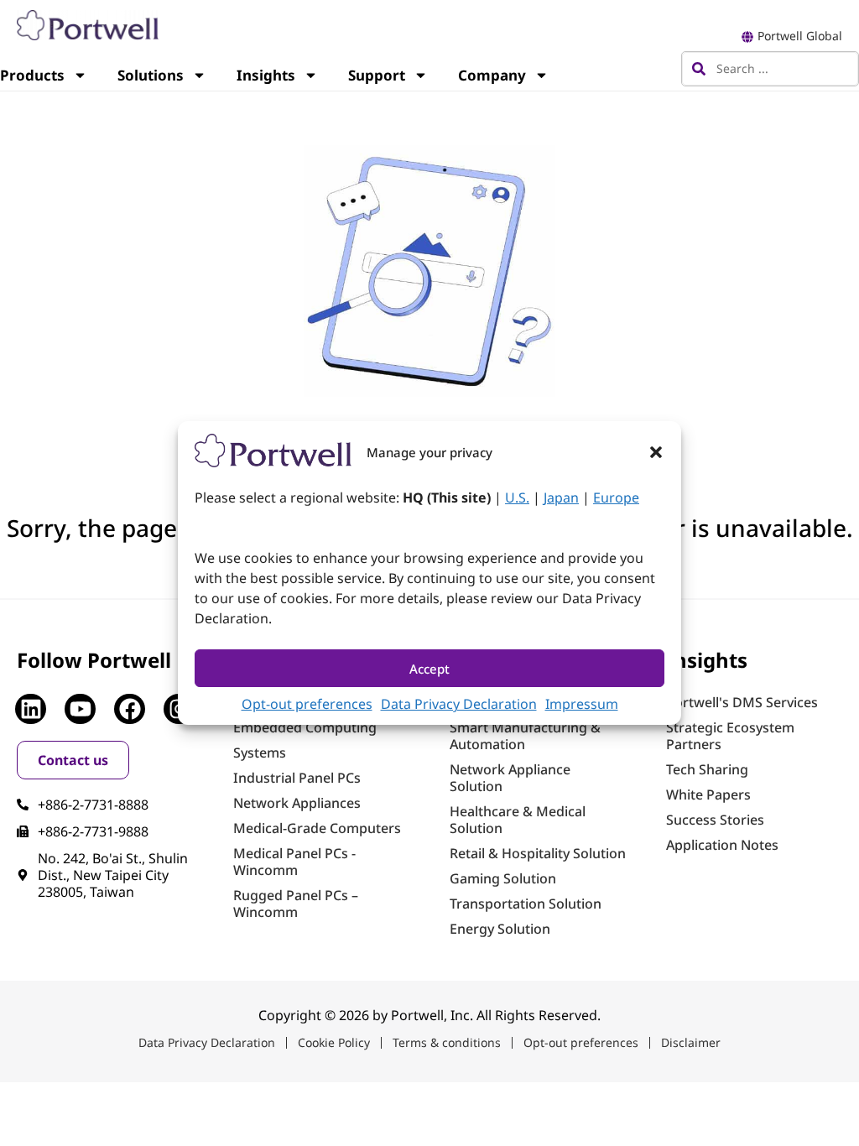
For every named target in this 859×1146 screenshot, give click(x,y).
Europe (616, 497)
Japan (561, 497)
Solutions (150, 75)
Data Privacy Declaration (459, 704)
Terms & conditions (447, 1042)
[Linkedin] (30, 709)
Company (492, 75)
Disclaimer (691, 1042)
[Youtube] (80, 709)
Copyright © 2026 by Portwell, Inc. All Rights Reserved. (429, 1015)
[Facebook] (129, 709)
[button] (656, 452)
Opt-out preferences (307, 704)
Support (376, 75)
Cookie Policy (334, 1042)
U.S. (517, 497)
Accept (429, 668)
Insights (266, 75)
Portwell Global (799, 36)
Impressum (581, 704)
